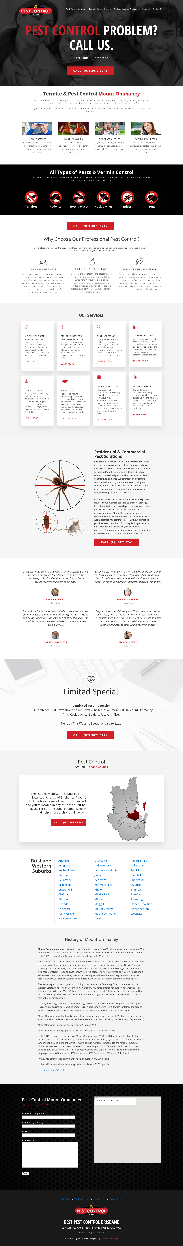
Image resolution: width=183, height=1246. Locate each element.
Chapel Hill (65, 889)
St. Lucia (136, 885)
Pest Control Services (75, 9)
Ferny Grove (66, 913)
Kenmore (100, 880)
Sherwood (137, 880)
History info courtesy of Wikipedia (51, 1070)
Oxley (98, 918)
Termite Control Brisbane (100, 9)
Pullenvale (137, 865)
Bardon (63, 875)
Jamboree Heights (106, 870)
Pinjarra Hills (139, 860)
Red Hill (135, 870)
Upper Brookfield (142, 904)
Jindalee (99, 875)
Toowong (137, 899)
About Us (146, 9)
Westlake (136, 913)
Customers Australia (109, 1238)
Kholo (98, 889)
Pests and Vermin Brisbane (125, 9)
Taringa (136, 889)
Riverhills (136, 875)
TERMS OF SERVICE (82, 1199)
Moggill (99, 904)
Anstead (63, 860)
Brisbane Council (96, 767)
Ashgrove (64, 865)
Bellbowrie (65, 880)
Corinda (63, 904)
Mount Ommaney (106, 913)
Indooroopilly (103, 865)
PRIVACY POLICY (99, 1199)
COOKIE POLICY (115, 1199)
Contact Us (158, 9)
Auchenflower (67, 870)
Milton (99, 899)
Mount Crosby (104, 909)
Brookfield (64, 885)
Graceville (101, 860)
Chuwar (63, 899)
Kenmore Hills (103, 885)
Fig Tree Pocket (68, 918)
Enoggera (64, 909)
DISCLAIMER (66, 1199)
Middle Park (102, 894)
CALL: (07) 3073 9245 (90, 70)
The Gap (136, 894)
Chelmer (63, 894)
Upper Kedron (140, 909)
